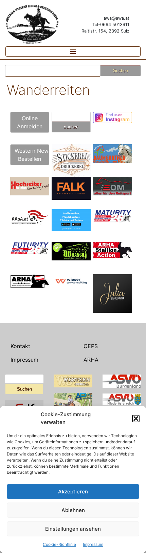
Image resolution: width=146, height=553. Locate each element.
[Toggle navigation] (73, 51)
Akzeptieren (73, 491)
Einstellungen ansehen (73, 529)
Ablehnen (73, 510)
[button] (135, 418)
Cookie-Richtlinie (59, 544)
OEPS (91, 346)
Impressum (93, 544)
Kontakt (20, 346)
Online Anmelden (29, 122)
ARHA (91, 359)
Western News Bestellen (32, 154)
